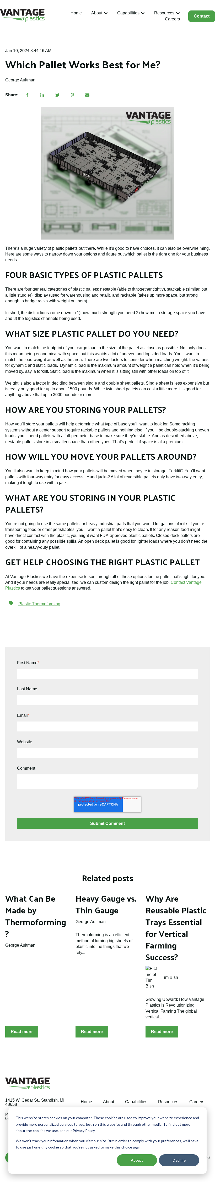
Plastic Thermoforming (39, 604)
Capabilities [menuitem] (136, 1102)
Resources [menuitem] (168, 1102)
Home (76, 13)
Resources (164, 13)
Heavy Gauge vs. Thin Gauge (106, 904)
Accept (137, 1160)
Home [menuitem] (86, 1102)
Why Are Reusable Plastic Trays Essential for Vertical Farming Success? (176, 927)
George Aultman (20, 80)
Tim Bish (170, 977)
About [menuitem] (108, 1102)
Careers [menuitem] (196, 1102)
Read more (22, 1031)
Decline (179, 1160)
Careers (172, 19)
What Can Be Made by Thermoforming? (35, 916)
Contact (201, 16)
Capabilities (128, 13)
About (96, 13)
